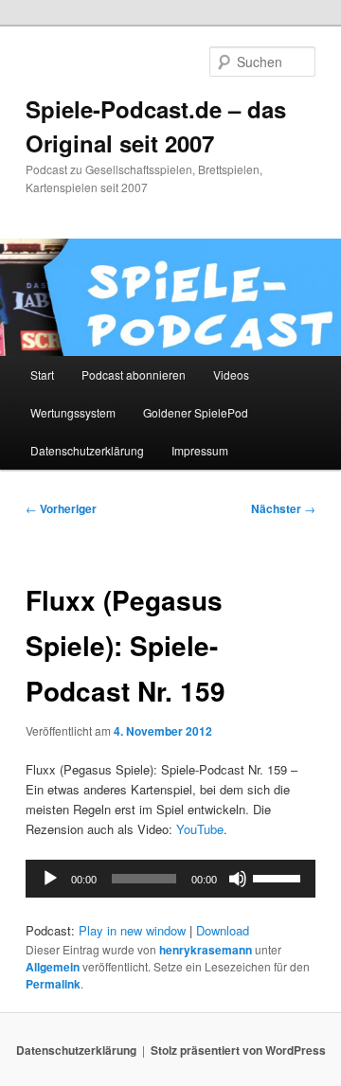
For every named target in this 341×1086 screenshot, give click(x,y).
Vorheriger (61, 508)
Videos (231, 374)
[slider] (279, 877)
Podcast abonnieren (133, 374)
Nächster (283, 508)
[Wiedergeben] (50, 878)
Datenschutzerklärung (87, 450)
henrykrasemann (205, 949)
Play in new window (132, 930)
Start (42, 374)
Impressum (199, 450)
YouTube (200, 829)
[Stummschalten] (237, 878)
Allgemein (53, 966)
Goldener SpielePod (195, 412)
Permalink (53, 983)
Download (222, 930)
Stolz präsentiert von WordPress (238, 1050)
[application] (170, 879)
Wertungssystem (73, 412)
